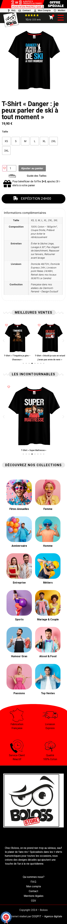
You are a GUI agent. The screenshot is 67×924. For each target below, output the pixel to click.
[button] (4, 340)
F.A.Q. (34, 881)
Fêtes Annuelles (19, 509)
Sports (19, 619)
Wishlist (61, 10)
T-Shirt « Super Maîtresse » (33, 450)
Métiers (48, 582)
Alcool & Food (47, 656)
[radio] (6, 141)
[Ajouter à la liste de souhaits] (4, 168)
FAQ (13, 10)
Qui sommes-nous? (33, 876)
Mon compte (33, 886)
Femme (47, 509)
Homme (48, 545)
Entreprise (19, 582)
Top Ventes (48, 693)
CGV (33, 900)
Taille (5, 131)
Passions (19, 693)
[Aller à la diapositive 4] (32, 363)
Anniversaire (19, 545)
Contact (26, 10)
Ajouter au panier (32, 168)
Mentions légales (33, 895)
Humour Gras (19, 656)
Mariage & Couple (48, 619)
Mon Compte (44, 10)
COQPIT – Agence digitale (47, 916)
